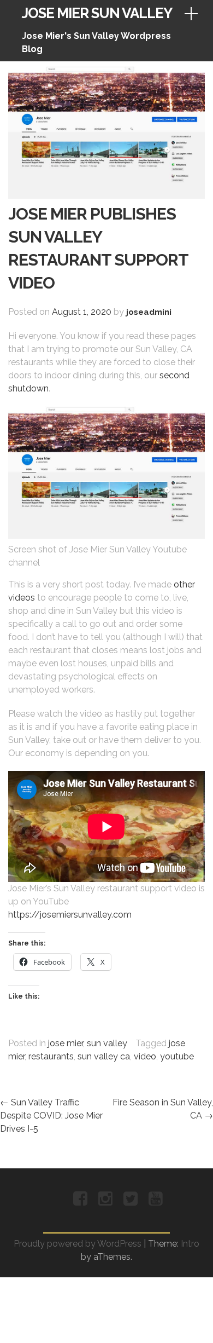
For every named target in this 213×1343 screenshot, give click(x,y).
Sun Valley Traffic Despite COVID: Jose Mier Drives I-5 (51, 1115)
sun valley (107, 1043)
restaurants (51, 1056)
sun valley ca (104, 1056)
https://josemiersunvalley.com (70, 914)
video (145, 1056)
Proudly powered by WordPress (77, 1243)
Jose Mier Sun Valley (97, 13)
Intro (190, 1243)
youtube (177, 1056)
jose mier (65, 1043)
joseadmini (148, 312)
